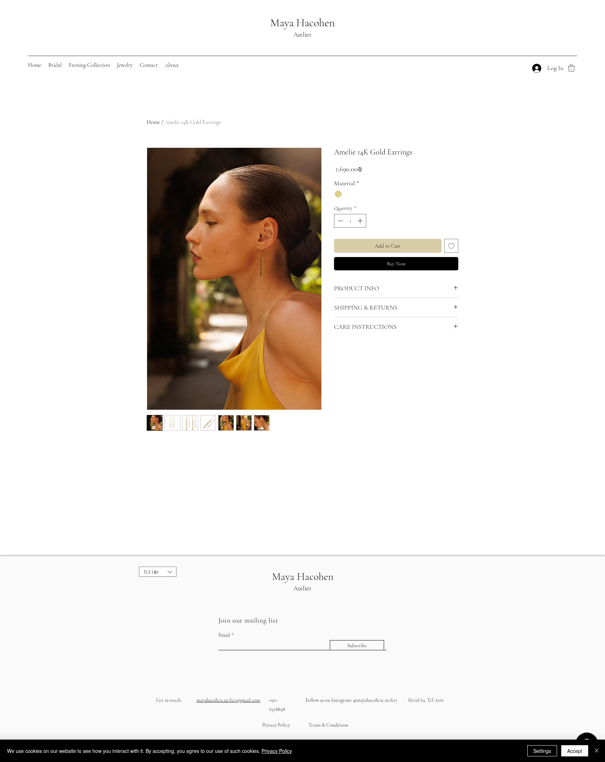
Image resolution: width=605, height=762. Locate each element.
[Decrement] (340, 220)
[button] (55, 65)
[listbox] (157, 572)
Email (224, 635)
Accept (574, 750)
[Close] (596, 750)
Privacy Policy (277, 750)
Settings (542, 750)
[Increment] (361, 220)
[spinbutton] (350, 220)
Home (153, 122)
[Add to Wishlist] (451, 246)
